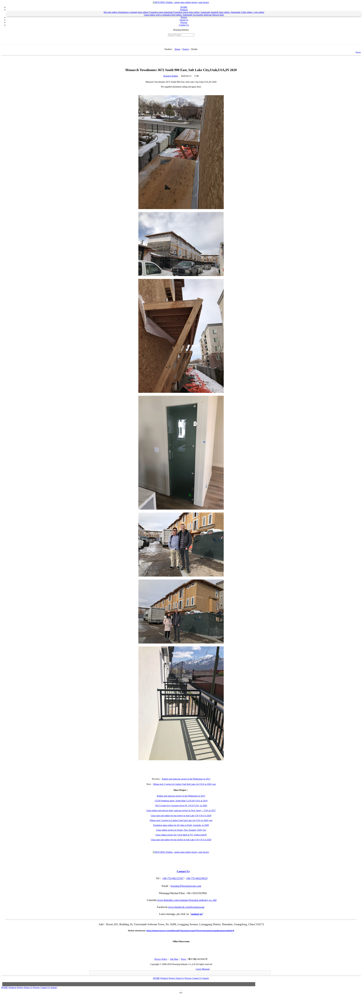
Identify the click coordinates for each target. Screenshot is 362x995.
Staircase (208, 15)
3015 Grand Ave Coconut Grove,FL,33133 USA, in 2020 (181, 805)
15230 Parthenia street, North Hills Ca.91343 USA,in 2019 (181, 801)
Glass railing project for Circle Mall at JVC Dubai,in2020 (181, 835)
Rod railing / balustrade (182, 15)
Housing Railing (170, 76)
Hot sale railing (111, 12)
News (183, 959)
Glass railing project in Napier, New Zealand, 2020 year (181, 830)
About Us (183, 20)
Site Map (174, 959)
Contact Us (184, 25)
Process (183, 22)
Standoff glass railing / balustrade (226, 12)
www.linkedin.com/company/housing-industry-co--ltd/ (187, 900)
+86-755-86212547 (173, 878)
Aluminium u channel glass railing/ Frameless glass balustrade (145, 12)
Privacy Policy (160, 959)
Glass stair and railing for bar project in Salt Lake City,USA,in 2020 (181, 815)
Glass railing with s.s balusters (157, 15)
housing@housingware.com (186, 885)
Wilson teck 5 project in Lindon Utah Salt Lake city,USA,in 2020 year (184, 784)
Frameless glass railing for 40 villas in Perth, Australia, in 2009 (181, 825)
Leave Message (203, 969)
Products (184, 9)
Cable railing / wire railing (252, 12)
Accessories (198, 15)
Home (177, 49)
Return (358, 52)
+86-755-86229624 (196, 878)
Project (184, 17)
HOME (183, 7)
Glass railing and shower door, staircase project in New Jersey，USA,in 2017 (181, 810)
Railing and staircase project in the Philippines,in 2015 (186, 779)
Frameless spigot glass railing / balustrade (192, 12)
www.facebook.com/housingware (186, 907)
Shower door (218, 15)
